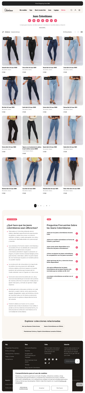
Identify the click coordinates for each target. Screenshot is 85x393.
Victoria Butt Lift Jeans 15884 (9, 147)
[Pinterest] (45, 363)
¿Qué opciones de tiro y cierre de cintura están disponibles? (60, 261)
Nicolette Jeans (6, 69)
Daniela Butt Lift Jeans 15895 (50, 147)
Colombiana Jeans (27, 151)
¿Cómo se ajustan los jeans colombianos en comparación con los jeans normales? (60, 254)
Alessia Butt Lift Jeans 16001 (29, 67)
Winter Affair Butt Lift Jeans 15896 (72, 188)
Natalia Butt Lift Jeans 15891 (70, 147)
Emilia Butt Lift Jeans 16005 (29, 107)
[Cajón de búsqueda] (71, 10)
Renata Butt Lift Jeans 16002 (50, 67)
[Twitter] (53, 359)
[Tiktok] (49, 363)
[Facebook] (49, 359)
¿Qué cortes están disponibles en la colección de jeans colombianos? (58, 247)
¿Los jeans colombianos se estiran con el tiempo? (60, 277)
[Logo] (9, 10)
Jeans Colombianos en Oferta (53, 326)
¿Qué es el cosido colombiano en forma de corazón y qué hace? (60, 240)
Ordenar (12, 32)
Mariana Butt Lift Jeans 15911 (70, 107)
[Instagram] (45, 359)
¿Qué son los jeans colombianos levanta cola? (60, 233)
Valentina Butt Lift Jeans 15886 (9, 188)
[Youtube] (56, 359)
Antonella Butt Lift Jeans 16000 (9, 67)
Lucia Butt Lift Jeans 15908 (28, 188)
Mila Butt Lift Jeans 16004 (8, 107)
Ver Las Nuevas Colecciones (31, 326)
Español (7, 380)
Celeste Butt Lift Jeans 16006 (50, 107)
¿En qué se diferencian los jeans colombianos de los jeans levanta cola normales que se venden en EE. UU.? (59, 269)
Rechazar (60, 388)
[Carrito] (79, 10)
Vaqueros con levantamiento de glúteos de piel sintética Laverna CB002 (31, 148)
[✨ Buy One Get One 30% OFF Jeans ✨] (42, 3)
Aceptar (41, 388)
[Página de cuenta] (75, 10)
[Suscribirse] (77, 361)
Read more (42, 27)
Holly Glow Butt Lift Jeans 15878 (50, 188)
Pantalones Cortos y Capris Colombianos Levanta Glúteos (42, 331)
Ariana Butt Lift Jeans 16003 (70, 67)
